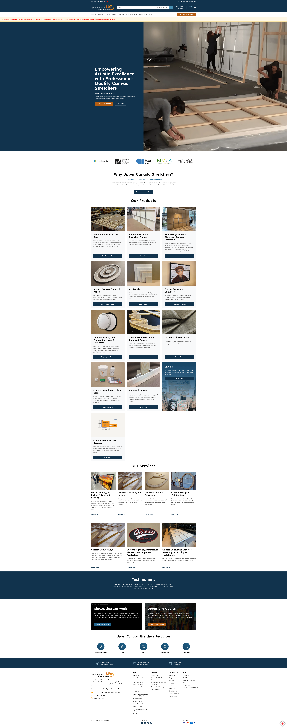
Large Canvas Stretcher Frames (140, 688)
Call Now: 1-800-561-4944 (188, 1)
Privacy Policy (187, 685)
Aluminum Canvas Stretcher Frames (138, 683)
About (108, 14)
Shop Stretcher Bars (108, 256)
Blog (170, 678)
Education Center (174, 694)
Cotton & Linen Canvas (139, 704)
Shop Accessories (108, 407)
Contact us (95, 514)
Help (150, 14)
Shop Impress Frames (108, 357)
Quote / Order (173, 696)
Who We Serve (130, 14)
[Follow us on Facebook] (142, 723)
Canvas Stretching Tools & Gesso (140, 710)
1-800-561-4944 (99, 695)
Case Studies (173, 691)
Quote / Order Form (187, 14)
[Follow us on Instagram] (145, 723)
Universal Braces (138, 706)
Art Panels (136, 691)
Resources (142, 14)
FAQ (170, 686)
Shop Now (120, 104)
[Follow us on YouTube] (148, 723)
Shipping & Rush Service (190, 688)
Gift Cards (136, 675)
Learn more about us (143, 192)
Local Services (155, 675)
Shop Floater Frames (179, 304)
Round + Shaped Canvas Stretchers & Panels (140, 695)
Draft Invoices (187, 678)
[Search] (171, 7)
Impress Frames (137, 701)
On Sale (135, 713)
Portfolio (121, 14)
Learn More (179, 256)
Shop (92, 14)
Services (100, 14)
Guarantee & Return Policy (189, 681)
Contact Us (121, 514)
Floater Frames (137, 698)
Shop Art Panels (143, 304)
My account (179, 8)
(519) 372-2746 (99, 698)
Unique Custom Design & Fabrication (158, 683)
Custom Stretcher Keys (158, 687)
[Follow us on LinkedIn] (151, 723)
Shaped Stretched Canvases (156, 679)
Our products (179, 357)
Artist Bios (172, 688)
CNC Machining (155, 689)
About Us (172, 675)
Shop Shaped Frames (107, 304)
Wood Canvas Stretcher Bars (140, 679)
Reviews (114, 14)
